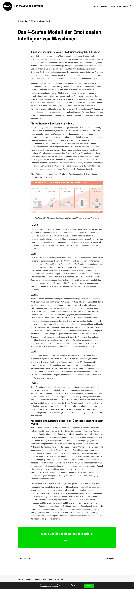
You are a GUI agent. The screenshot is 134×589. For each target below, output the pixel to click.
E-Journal (95, 6)
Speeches (112, 6)
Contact (125, 6)
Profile (119, 6)
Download (67, 541)
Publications (104, 6)
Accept (88, 586)
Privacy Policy (59, 579)
